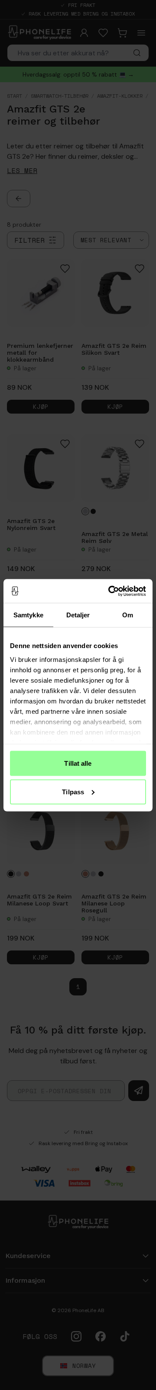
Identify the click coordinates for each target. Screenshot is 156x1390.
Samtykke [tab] (28, 615)
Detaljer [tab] (78, 615)
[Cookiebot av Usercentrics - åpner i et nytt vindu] (110, 591)
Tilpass (73, 791)
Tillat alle (77, 763)
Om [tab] (127, 615)
